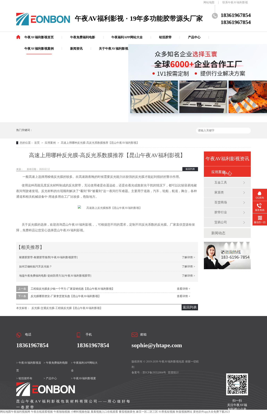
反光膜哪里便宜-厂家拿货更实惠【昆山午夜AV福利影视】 (66, 296)
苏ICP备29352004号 (154, 372)
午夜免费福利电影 (82, 37)
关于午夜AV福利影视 (113, 48)
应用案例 (50, 142)
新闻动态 (218, 233)
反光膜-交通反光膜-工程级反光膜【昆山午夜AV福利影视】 (67, 308)
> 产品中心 (50, 378)
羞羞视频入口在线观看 (104, 411)
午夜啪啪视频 (62, 411)
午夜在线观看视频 (42, 411)
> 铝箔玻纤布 (24, 378)
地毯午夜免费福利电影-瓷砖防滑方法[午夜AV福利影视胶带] (55, 275)
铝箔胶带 (165, 37)
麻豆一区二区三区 (147, 411)
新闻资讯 (76, 48)
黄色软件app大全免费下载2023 (211, 411)
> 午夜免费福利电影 (56, 362)
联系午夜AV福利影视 (235, 2)
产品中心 (194, 37)
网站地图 (208, 2)
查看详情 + (183, 288)
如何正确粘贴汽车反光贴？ (35, 266)
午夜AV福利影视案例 (39, 48)
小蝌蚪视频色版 (80, 411)
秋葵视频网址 (184, 411)
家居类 (219, 192)
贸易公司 (220, 222)
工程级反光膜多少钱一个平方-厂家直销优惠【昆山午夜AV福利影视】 (73, 288)
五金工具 (220, 182)
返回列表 (190, 169)
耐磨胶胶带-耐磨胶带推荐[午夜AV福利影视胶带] (48, 257)
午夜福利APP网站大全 (127, 37)
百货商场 (220, 202)
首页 (37, 142)
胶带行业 (220, 212)
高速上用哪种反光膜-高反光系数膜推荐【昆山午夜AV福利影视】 (100, 142)
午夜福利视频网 (20, 411)
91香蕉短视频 (167, 411)
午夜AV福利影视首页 (39, 37)
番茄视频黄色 (127, 411)
